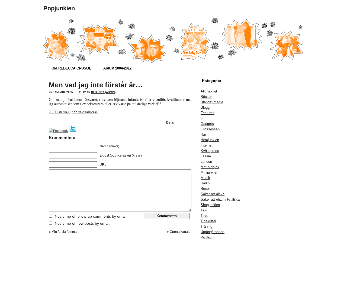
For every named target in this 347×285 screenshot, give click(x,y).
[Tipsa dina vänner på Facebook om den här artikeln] (58, 130)
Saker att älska (212, 194)
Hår (203, 134)
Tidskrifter (208, 221)
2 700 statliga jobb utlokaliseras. (73, 111)
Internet (207, 145)
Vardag (206, 237)
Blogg (205, 107)
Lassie (206, 156)
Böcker (206, 97)
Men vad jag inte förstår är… (96, 85)
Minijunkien (209, 172)
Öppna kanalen (181, 232)
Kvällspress (210, 151)
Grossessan (210, 129)
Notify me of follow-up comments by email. (91, 216)
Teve (204, 216)
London (206, 162)
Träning (206, 226)
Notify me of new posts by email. (82, 223)
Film (204, 118)
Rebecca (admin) (103, 92)
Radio (205, 183)
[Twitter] (72, 130)
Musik (205, 178)
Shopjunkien (210, 205)
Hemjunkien (210, 140)
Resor (205, 189)
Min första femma (64, 232)
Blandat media (212, 102)
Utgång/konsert (212, 232)
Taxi (204, 210)
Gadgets (207, 124)
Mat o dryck (210, 167)
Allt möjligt (209, 91)
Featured (207, 113)
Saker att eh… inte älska (220, 199)
